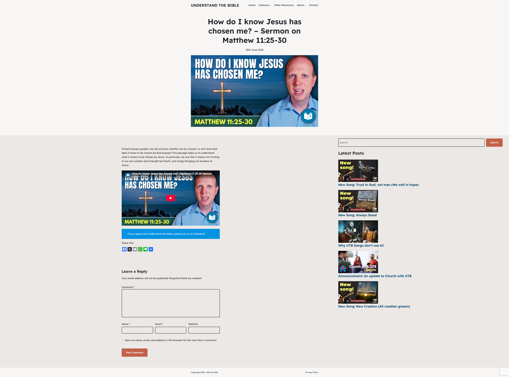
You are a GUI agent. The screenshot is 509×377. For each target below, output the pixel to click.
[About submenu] (305, 5)
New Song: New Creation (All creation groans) (374, 306)
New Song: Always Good (357, 215)
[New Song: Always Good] (358, 201)
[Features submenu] (270, 5)
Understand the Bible (215, 5)
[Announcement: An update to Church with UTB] (358, 262)
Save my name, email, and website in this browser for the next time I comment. (171, 340)
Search (494, 142)
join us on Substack (193, 233)
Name (126, 324)
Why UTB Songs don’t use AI (361, 245)
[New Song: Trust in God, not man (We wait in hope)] (358, 171)
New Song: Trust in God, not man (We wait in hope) (378, 185)
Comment (128, 287)
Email (159, 324)
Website (193, 324)
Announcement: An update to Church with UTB (375, 276)
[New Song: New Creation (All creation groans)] (358, 292)
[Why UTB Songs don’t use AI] (358, 231)
